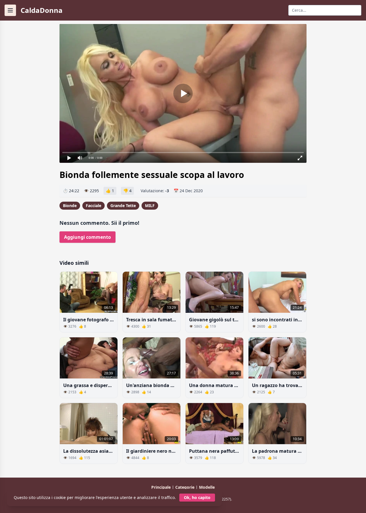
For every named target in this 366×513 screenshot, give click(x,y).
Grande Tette (123, 205)
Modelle (207, 487)
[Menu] (10, 10)
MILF (150, 205)
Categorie (185, 487)
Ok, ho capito (197, 497)
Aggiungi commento (87, 237)
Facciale (93, 205)
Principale (161, 487)
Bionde (70, 205)
